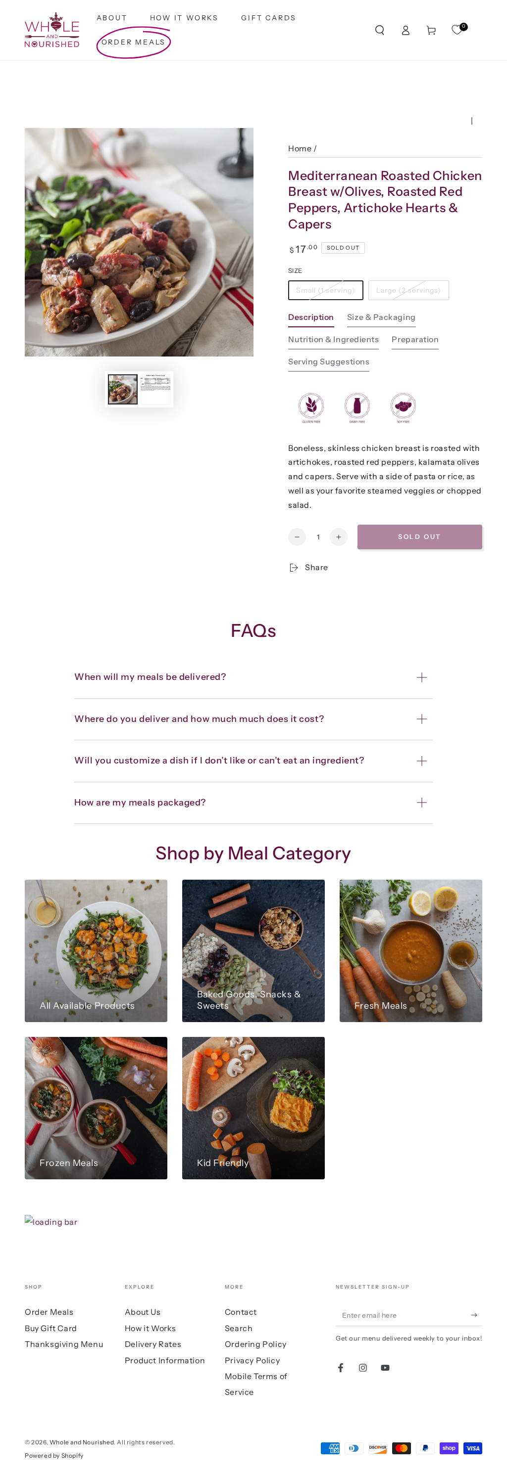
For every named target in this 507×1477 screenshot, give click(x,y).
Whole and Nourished (82, 1442)
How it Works (150, 1328)
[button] (380, 30)
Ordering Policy (256, 1344)
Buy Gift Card (51, 1328)
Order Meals (49, 1312)
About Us (143, 1312)
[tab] (311, 319)
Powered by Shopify (54, 1455)
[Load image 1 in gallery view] (123, 389)
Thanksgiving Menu (64, 1344)
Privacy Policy (252, 1360)
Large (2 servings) (408, 290)
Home (299, 148)
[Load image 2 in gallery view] (155, 389)
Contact (241, 1312)
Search (239, 1328)
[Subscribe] (476, 1315)
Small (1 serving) (325, 290)
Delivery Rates (153, 1344)
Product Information (165, 1360)
